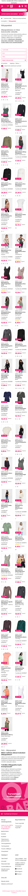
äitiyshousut (11, 39)
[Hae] (25, 10)
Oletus (17, 63)
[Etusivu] (9, 6)
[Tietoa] (22, 6)
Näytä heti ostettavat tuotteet (13, 66)
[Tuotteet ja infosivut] (2, 6)
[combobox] (14, 10)
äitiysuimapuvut (19, 41)
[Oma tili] (19, 6)
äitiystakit (10, 41)
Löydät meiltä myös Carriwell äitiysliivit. (11, 42)
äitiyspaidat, (18, 39)
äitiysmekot (4, 41)
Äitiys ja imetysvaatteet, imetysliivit (9, 778)
